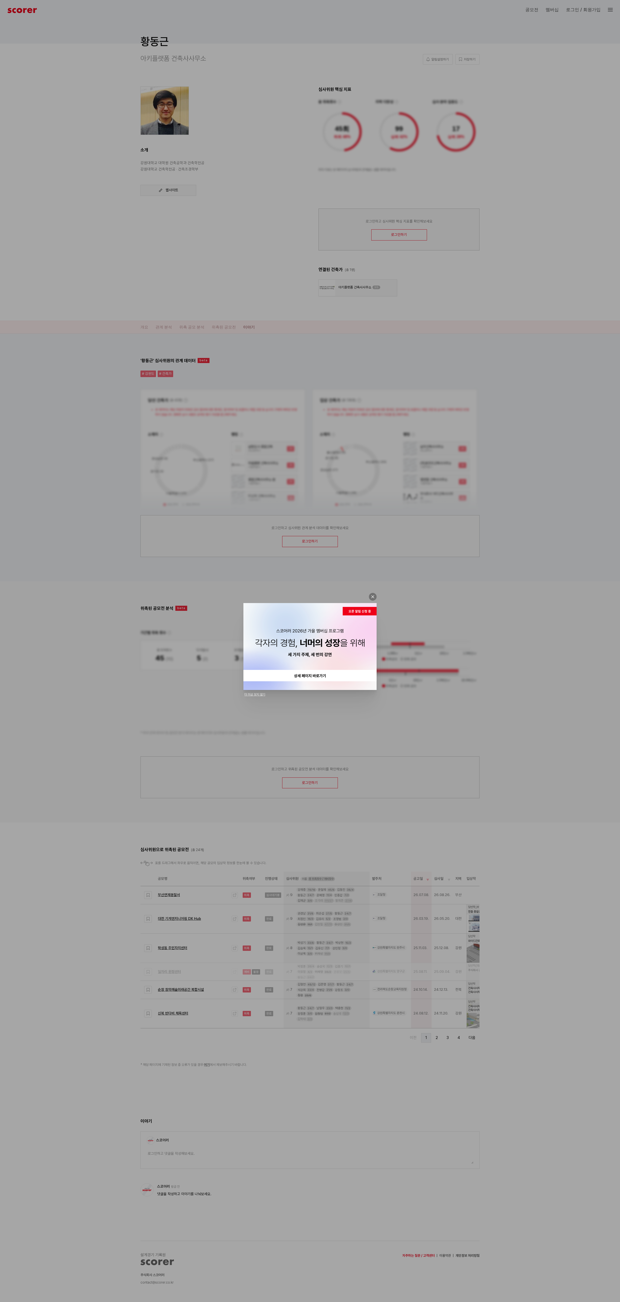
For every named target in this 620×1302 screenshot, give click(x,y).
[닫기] (373, 597)
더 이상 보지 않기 (254, 694)
